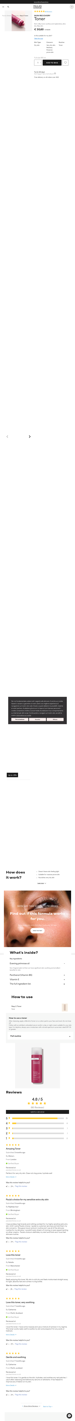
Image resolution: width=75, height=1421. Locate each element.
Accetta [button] (37, 719)
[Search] (8, 7)
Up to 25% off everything (38, 2)
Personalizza (19, 719)
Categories (15, 16)
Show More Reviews (30, 1406)
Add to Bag (52, 63)
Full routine (15, 1036)
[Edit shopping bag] (72, 7)
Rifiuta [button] (55, 719)
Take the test (37, 930)
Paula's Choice (6, 16)
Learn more (41, 883)
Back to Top (47, 1406)
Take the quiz (38, 38)
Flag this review (21, 1186)
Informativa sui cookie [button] (23, 715)
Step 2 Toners (24, 16)
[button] (69, 1416)
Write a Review (37, 1112)
